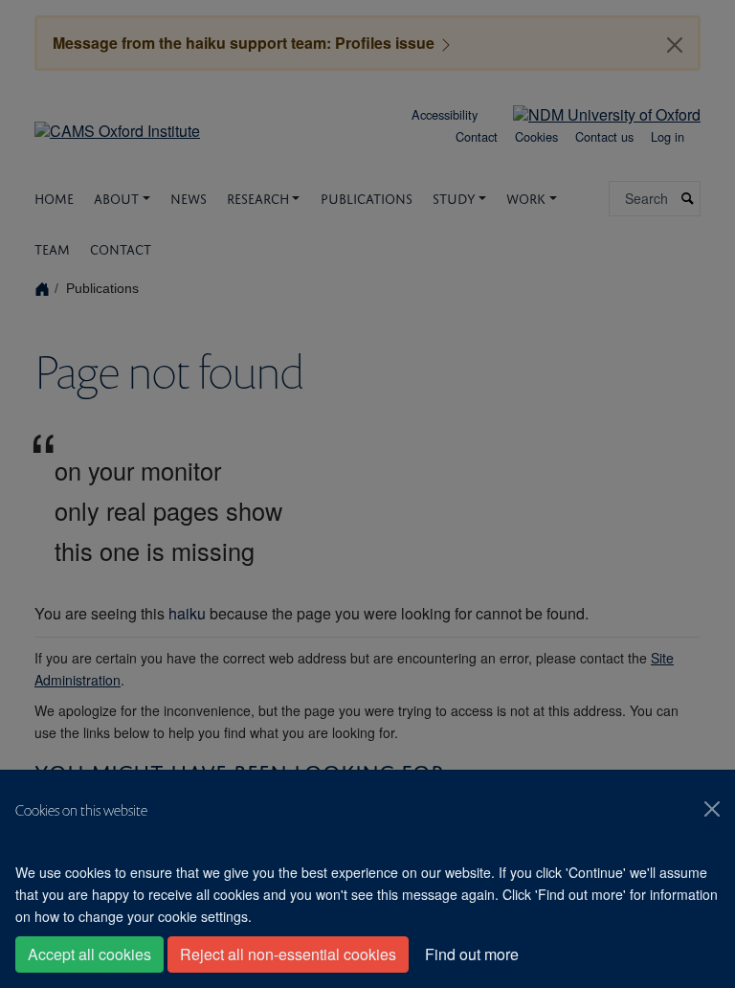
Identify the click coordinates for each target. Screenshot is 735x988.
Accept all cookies (89, 954)
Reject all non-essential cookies (288, 954)
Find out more (472, 954)
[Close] (712, 809)
